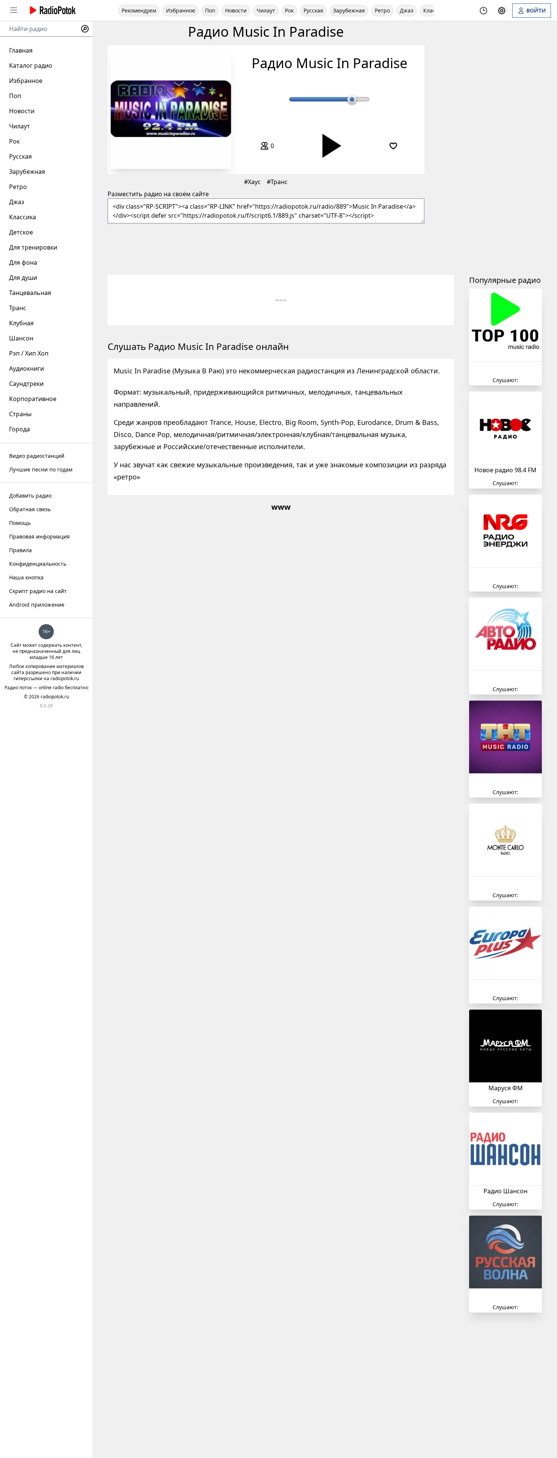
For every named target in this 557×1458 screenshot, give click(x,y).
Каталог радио (30, 65)
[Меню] (13, 10)
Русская (313, 10)
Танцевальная (30, 293)
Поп (210, 10)
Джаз (406, 10)
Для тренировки (33, 247)
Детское (21, 232)
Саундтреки (26, 383)
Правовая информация (39, 536)
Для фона (23, 262)
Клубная (21, 323)
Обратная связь (30, 509)
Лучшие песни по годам (40, 469)
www (281, 507)
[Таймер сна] (483, 10)
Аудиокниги (26, 368)
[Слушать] (329, 145)
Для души (23, 277)
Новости (236, 10)
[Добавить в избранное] (393, 146)
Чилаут (266, 10)
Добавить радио (30, 495)
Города (19, 429)
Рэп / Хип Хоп (29, 353)
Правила (20, 550)
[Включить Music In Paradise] (171, 108)
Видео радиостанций (36, 455)
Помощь (20, 522)
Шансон (21, 338)
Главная (21, 50)
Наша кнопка (26, 577)
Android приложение (36, 604)
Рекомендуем (139, 10)
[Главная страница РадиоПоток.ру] (51, 10)
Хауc (254, 182)
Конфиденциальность (37, 563)
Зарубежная (349, 10)
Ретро (382, 10)
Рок (289, 10)
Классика (22, 217)
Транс (279, 182)
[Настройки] (501, 10)
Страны (20, 414)
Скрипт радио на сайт (38, 591)
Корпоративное (32, 399)
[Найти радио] (84, 28)
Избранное (180, 10)
